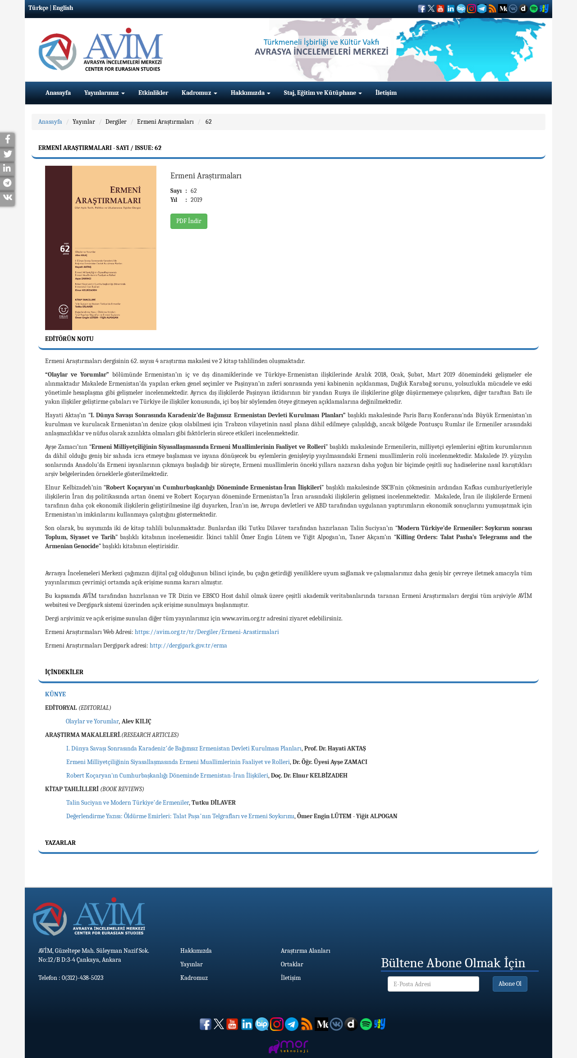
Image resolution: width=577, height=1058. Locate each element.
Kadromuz (197, 93)
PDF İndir (188, 221)
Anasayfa (58, 93)
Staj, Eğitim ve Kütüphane (320, 93)
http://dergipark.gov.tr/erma (188, 645)
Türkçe (38, 8)
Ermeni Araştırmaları (165, 122)
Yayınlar (84, 122)
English (63, 8)
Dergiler (116, 122)
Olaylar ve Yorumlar (92, 721)
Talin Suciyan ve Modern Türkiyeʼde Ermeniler (127, 802)
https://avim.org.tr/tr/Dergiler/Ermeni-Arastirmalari (207, 632)
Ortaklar (292, 964)
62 (208, 122)
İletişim (386, 93)
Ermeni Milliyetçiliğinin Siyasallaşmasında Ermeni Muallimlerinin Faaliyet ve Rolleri (178, 762)
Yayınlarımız (102, 93)
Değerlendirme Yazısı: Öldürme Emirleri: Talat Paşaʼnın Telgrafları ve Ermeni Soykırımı (180, 816)
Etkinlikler (153, 93)
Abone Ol (510, 984)
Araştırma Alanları (305, 951)
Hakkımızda (248, 93)
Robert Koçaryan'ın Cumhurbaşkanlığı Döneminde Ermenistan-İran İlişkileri (167, 775)
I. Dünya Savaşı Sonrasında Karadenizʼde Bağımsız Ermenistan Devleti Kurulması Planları (184, 748)
